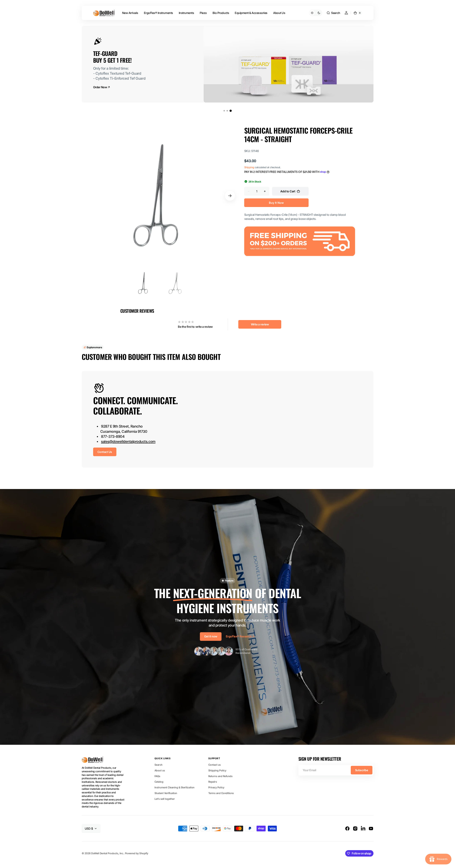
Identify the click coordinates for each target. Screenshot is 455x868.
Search (158, 764)
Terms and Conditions (221, 793)
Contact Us (104, 452)
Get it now (210, 636)
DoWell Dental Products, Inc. (107, 853)
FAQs (157, 776)
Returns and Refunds (220, 776)
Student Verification (165, 793)
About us (159, 770)
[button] (333, 13)
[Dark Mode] (315, 13)
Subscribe (361, 770)
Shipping (249, 167)
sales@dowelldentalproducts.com (128, 441)
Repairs (212, 781)
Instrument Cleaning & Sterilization (174, 787)
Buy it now (276, 202)
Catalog (158, 781)
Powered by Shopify (136, 853)
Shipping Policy (217, 770)
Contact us (214, 764)
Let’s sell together (164, 798)
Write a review (260, 324)
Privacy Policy (216, 787)
